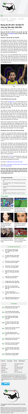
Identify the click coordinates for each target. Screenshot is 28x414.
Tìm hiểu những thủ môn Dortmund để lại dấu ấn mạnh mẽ (12, 334)
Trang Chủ (3, 360)
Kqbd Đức (3, 370)
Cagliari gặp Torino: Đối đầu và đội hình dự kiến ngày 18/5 (12, 282)
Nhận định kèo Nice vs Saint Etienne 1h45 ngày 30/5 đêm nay (12, 272)
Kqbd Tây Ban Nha (18, 368)
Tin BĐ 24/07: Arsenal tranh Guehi (14, 161)
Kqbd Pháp (3, 365)
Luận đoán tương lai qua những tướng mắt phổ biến (20, 225)
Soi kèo (15, 360)
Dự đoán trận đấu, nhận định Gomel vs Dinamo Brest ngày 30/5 (12, 349)
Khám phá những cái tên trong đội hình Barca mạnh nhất (12, 307)
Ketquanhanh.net (4, 375)
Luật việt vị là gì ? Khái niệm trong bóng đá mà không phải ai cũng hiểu (20, 210)
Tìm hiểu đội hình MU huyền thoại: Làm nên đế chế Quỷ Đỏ (12, 312)
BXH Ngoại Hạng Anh (19, 367)
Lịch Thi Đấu (21, 18)
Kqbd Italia (3, 367)
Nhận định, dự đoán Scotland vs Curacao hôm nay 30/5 (12, 262)
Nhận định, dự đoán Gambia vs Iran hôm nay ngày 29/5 (12, 266)
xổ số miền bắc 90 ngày (13, 410)
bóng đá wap (8, 407)
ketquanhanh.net (16, 404)
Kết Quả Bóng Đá (4, 18)
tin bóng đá (12, 33)
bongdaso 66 (11, 101)
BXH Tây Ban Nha (18, 372)
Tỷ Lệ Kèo (3, 20)
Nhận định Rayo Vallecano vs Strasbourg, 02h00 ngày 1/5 (12, 298)
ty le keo (11, 156)
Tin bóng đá (9, 360)
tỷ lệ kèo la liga (17, 409)
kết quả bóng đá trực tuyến (7, 412)
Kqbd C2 (16, 370)
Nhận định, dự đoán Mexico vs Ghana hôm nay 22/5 (12, 277)
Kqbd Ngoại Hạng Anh (19, 363)
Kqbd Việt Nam (4, 372)
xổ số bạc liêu (9, 411)
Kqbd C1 (16, 365)
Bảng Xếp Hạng (10, 20)
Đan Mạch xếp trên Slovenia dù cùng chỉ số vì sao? (14, 193)
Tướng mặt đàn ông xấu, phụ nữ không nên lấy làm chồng (7, 240)
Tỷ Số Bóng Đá (13, 18)
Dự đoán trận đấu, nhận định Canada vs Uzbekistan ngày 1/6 (12, 257)
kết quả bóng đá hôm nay (18, 407)
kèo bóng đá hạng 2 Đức (19, 411)
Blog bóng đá (22, 360)
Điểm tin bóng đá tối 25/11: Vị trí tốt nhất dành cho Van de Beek (20, 240)
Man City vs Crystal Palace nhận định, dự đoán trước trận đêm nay (12, 287)
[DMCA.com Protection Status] (5, 384)
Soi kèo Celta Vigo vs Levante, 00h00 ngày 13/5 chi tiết (12, 293)
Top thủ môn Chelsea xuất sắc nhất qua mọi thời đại (12, 328)
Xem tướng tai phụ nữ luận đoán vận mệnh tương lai (6, 225)
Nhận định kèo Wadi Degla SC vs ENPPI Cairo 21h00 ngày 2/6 (11, 251)
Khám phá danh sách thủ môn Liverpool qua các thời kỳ (12, 339)
